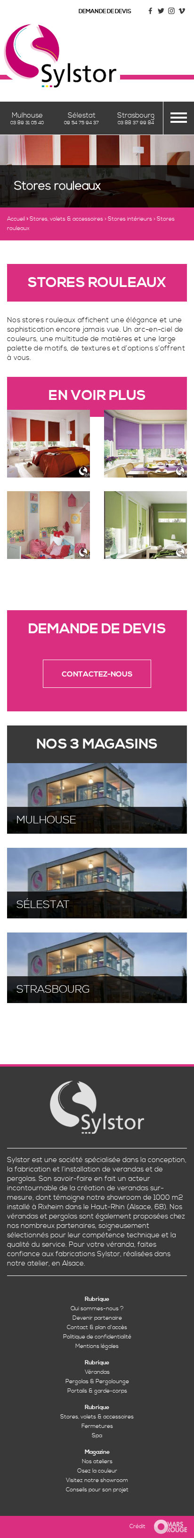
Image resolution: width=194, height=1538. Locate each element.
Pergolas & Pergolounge (97, 1381)
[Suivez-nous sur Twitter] (161, 14)
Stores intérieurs (130, 219)
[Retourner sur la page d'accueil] (60, 55)
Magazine (97, 1452)
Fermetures (97, 1426)
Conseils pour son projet (97, 1489)
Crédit (137, 1526)
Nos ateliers (97, 1461)
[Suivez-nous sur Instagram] (171, 14)
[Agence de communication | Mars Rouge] (167, 1526)
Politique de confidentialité (97, 1336)
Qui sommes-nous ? (97, 1308)
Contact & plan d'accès (97, 1327)
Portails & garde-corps (97, 1391)
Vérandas (97, 1372)
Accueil (16, 219)
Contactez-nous (97, 674)
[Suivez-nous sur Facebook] (151, 14)
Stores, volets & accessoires (66, 219)
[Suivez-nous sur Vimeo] (182, 14)
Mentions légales (97, 1346)
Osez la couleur (97, 1470)
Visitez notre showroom (97, 1480)
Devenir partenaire (97, 1318)
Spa (97, 1435)
